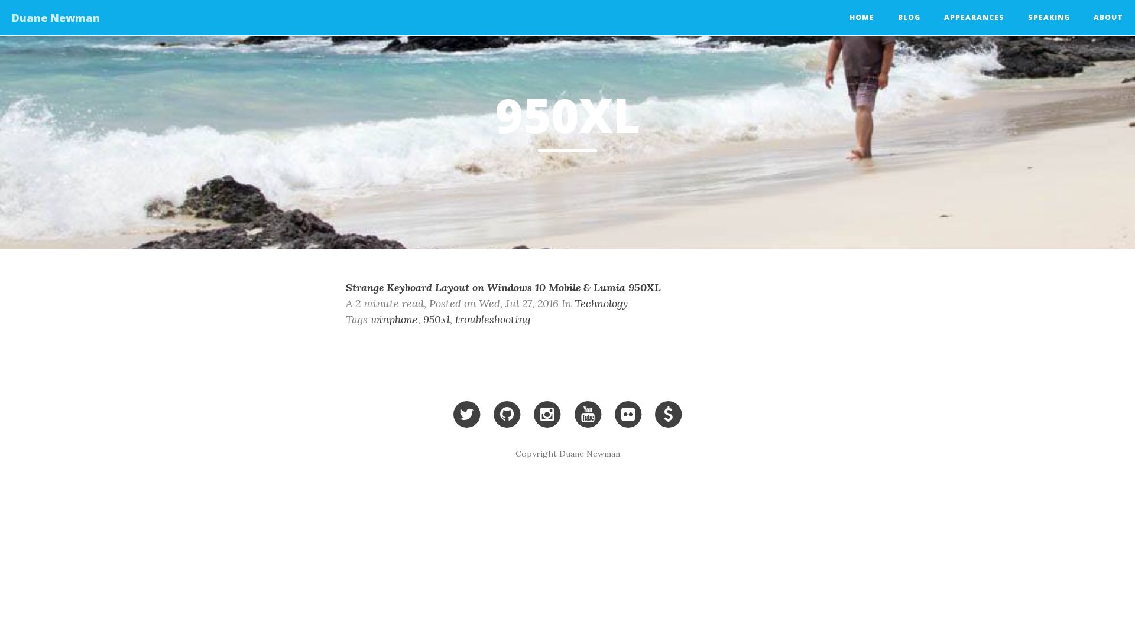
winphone (394, 319)
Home (861, 17)
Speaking (1049, 17)
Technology (601, 303)
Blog (909, 17)
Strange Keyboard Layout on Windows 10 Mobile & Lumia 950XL (503, 287)
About (1108, 17)
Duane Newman (56, 18)
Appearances (974, 17)
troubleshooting (492, 319)
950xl (436, 319)
